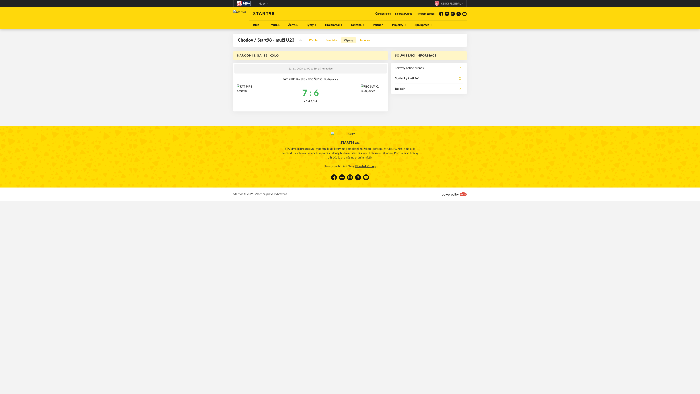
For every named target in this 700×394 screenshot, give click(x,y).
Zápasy (348, 40)
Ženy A (293, 25)
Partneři (378, 25)
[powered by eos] (454, 194)
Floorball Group (403, 14)
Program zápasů (426, 14)
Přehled (314, 40)
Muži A (275, 25)
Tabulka (365, 40)
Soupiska (331, 40)
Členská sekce (383, 14)
